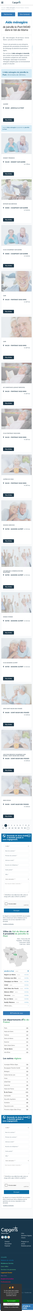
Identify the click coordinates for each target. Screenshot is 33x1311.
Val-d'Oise (16, 1052)
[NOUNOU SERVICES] (16, 510)
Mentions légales (26, 1235)
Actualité (4, 1257)
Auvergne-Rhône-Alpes (16, 1064)
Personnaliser (11, 1304)
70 (22, 828)
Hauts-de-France (16, 1089)
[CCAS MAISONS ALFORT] (16, 648)
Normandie (16, 1096)
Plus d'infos (8, 120)
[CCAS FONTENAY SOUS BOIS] (16, 419)
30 (9, 828)
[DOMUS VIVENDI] (16, 602)
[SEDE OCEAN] (16, 786)
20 (6, 828)
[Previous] (2, 825)
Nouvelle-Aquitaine (16, 1099)
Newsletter (8, 1244)
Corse (16, 1078)
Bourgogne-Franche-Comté (16, 1068)
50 (15, 828)
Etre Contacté (25, 14)
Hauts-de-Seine (16, 1031)
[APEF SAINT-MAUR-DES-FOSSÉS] (16, 694)
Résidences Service (7, 1263)
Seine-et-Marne (16, 1038)
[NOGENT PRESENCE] (16, 143)
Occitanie (16, 1102)
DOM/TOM (16, 1082)
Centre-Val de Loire (16, 1075)
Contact (7, 1241)
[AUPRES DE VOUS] (16, 465)
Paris (16, 1028)
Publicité (7, 1246)
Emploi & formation (7, 1278)
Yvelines (16, 1035)
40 (12, 828)
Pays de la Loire (16, 1106)
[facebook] (2, 1237)
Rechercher (8, 14)
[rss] (8, 1237)
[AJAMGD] (16, 89)
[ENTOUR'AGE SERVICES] (16, 189)
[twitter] (5, 1237)
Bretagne (16, 1071)
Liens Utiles (4, 1266)
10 (3, 828)
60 (19, 828)
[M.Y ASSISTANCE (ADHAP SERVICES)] (16, 373)
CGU (22, 1233)
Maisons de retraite (7, 1260)
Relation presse (26, 1246)
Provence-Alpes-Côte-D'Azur (16, 1109)
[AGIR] (16, 281)
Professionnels (5, 1282)
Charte (23, 1238)
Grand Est (16, 1085)
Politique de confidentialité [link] (11, 1307)
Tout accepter (11, 1301)
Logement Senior (6, 1272)
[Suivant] (28, 828)
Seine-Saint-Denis (16, 1045)
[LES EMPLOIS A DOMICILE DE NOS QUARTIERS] (16, 556)
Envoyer (16, 911)
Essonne (16, 1042)
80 (25, 828)
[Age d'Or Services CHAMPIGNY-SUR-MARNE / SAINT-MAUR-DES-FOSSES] (16, 740)
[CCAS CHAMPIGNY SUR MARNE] (16, 235)
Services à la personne (8, 1269)
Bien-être (4, 1275)
